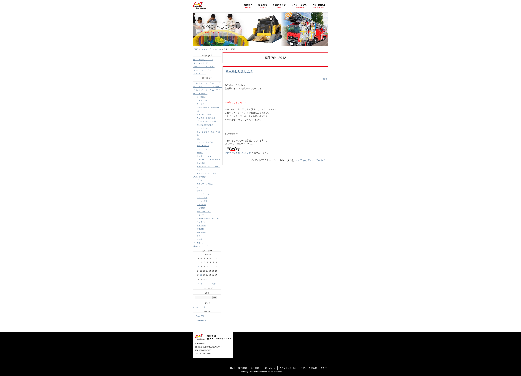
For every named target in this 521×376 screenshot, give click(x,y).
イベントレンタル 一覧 (206, 173)
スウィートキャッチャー (203, 70)
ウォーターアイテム (205, 142)
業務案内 (242, 368)
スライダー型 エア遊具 (206, 118)
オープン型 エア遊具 (205, 125)
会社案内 (254, 368)
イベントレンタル (287, 368)
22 (201, 275)
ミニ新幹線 (201, 97)
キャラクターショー (205, 156)
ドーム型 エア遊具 (204, 114)
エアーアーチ (202, 149)
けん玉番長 (201, 208)
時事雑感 (200, 229)
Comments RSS (202, 320)
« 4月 (200, 284)
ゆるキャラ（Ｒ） (204, 212)
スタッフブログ (208, 49)
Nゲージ (200, 153)
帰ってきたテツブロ (201, 246)
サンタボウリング (200, 63)
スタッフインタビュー (206, 184)
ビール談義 (201, 226)
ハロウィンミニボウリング (204, 67)
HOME (195, 49)
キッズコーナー (199, 243)
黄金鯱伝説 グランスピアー (208, 218)
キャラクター (202, 222)
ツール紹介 (201, 205)
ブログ (199, 180)
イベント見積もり (308, 368)
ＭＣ (198, 187)
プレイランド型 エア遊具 (207, 121)
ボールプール (202, 128)
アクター (200, 191)
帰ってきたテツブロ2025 (203, 60)
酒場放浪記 (201, 232)
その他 (219, 49)
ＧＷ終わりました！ (239, 71)
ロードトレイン (203, 101)
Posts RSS (200, 316)
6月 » (214, 284)
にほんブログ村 (199, 307)
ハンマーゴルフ (199, 74)
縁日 (198, 139)
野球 (198, 236)
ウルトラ (200, 215)
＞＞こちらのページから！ (310, 160)
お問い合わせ (269, 368)
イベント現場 (202, 201)
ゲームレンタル (203, 146)
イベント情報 (202, 198)
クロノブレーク (203, 194)
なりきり (200, 104)
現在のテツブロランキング (238, 153)
